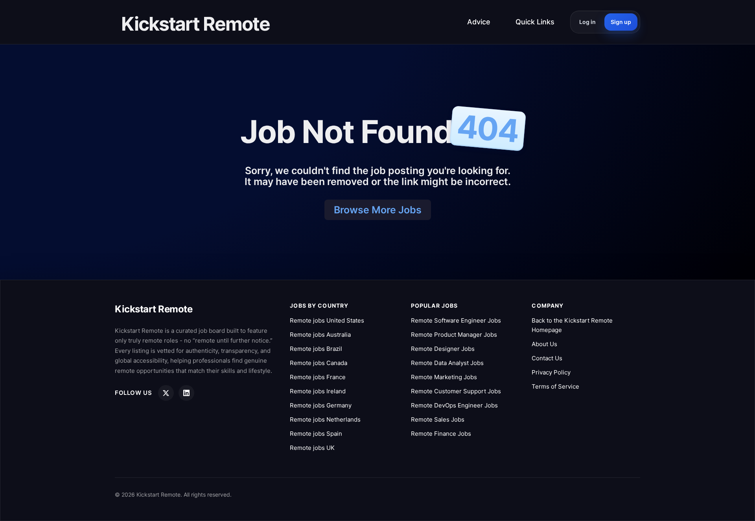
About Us (544, 344)
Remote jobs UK (312, 447)
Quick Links (535, 22)
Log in (587, 21)
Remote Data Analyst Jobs (447, 363)
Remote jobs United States (327, 320)
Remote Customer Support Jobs (456, 391)
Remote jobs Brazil (316, 348)
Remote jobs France (318, 377)
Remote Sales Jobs (437, 419)
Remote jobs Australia (320, 334)
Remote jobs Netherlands (325, 419)
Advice (478, 22)
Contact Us (547, 358)
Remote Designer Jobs (443, 348)
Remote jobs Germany (321, 405)
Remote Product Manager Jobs (454, 334)
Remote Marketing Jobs (444, 377)
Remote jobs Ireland (318, 391)
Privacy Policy (551, 372)
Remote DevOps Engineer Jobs (454, 405)
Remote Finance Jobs (441, 433)
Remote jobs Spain (316, 433)
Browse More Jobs (378, 210)
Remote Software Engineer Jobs (456, 320)
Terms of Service (555, 386)
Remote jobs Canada (318, 363)
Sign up (621, 21)
